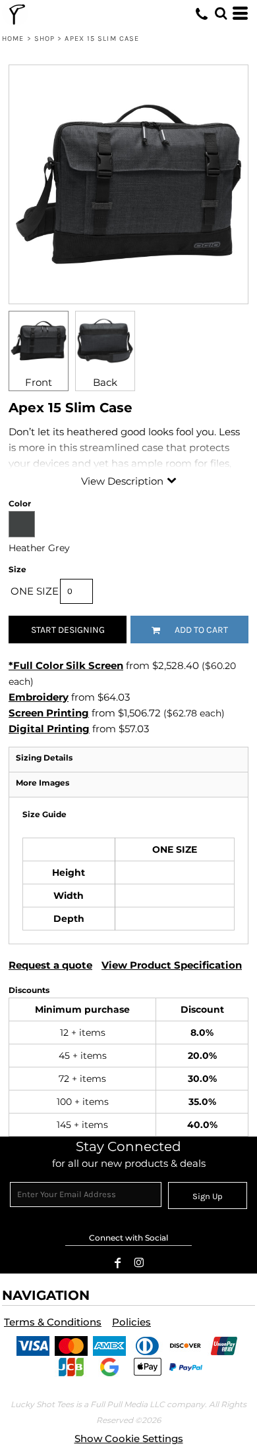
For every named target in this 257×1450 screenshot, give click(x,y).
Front (38, 382)
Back (105, 382)
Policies (131, 1322)
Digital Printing (49, 728)
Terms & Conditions (52, 1322)
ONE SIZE (35, 591)
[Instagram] (139, 1263)
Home (13, 38)
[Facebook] (118, 1263)
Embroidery (39, 697)
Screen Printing (49, 713)
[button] (220, 13)
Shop (44, 38)
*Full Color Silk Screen (66, 665)
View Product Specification (171, 965)
